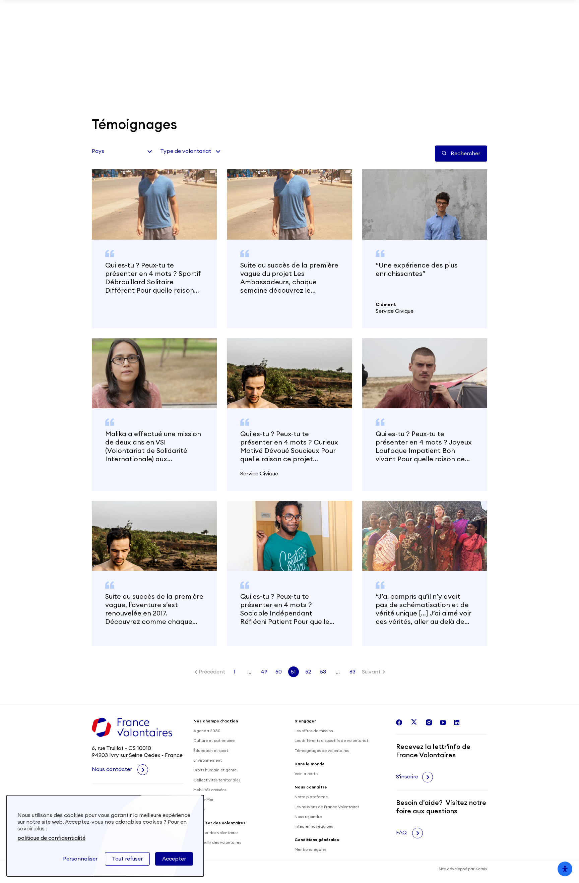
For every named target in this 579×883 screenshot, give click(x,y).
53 (323, 671)
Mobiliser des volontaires (250, 35)
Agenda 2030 (206, 731)
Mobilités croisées (209, 790)
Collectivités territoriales (216, 780)
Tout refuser (127, 859)
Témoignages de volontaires (322, 751)
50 (278, 671)
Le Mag (344, 80)
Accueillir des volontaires (217, 842)
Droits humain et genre (215, 770)
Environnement (207, 760)
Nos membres (393, 35)
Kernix (481, 869)
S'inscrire (407, 776)
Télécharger (427, 10)
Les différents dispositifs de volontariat (331, 741)
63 (352, 671)
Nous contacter (112, 769)
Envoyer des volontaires (215, 833)
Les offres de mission (314, 731)
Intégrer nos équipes (314, 826)
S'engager (110, 80)
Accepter (174, 859)
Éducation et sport (210, 751)
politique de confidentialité (51, 838)
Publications (345, 35)
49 (264, 671)
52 (308, 671)
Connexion (470, 35)
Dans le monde (161, 80)
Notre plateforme (311, 797)
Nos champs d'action (226, 80)
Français (463, 80)
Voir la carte (306, 774)
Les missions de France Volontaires (327, 807)
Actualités (309, 35)
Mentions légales (310, 849)
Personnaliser (80, 859)
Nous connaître (293, 80)
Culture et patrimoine (214, 741)
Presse (430, 35)
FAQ (402, 832)
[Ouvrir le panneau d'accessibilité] (565, 869)
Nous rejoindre (308, 817)
